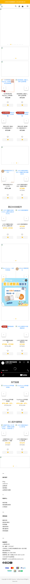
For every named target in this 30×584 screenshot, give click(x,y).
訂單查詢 (4, 507)
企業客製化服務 (6, 490)
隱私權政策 (5, 528)
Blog (3, 481)
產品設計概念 (6, 522)
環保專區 (4, 488)
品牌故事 (4, 486)
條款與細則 (5, 531)
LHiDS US (5, 483)
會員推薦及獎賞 (6, 504)
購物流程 (4, 520)
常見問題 (4, 524)
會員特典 (4, 502)
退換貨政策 (5, 526)
